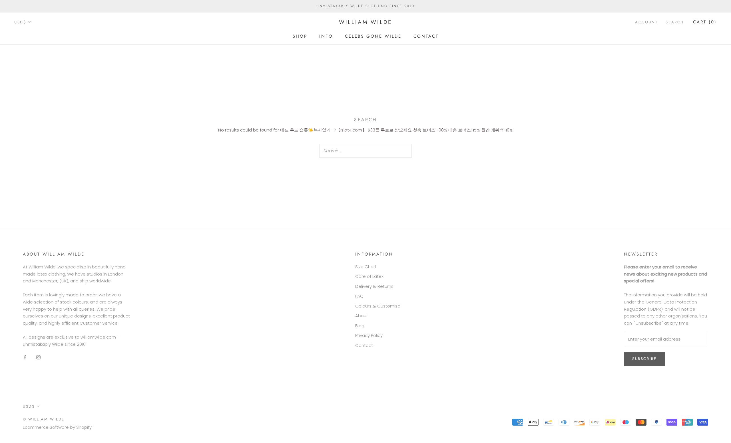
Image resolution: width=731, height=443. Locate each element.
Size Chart (366, 267)
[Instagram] (38, 357)
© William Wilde (44, 419)
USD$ (20, 22)
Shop (300, 36)
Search (675, 22)
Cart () (705, 22)
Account (646, 22)
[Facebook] (25, 357)
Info (326, 36)
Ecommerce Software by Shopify (57, 427)
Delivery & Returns (374, 286)
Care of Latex (369, 276)
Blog (359, 326)
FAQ (359, 296)
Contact (426, 36)
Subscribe (644, 358)
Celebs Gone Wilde (373, 36)
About (361, 316)
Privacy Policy (369, 335)
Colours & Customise (377, 306)
